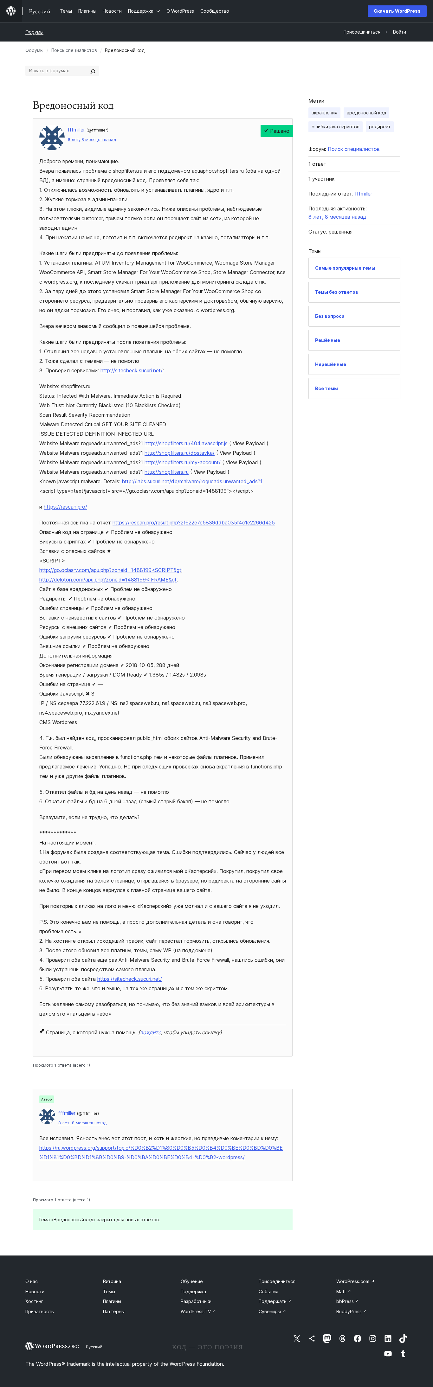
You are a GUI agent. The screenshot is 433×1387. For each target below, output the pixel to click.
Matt (343, 1291)
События (268, 1291)
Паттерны (114, 1311)
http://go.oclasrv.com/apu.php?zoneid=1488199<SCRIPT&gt (110, 570)
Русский (94, 1346)
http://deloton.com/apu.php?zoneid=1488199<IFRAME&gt (108, 579)
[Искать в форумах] (93, 71)
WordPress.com (355, 1281)
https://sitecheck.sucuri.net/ (129, 979)
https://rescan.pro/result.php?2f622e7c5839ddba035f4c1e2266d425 (194, 522)
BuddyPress (351, 1311)
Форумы (34, 32)
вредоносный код (366, 112)
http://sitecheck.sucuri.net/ (131, 370)
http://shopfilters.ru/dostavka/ (180, 453)
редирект (380, 126)
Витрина (112, 1281)
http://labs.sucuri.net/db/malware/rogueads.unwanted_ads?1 (192, 481)
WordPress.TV (198, 1311)
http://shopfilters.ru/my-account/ (183, 462)
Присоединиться (277, 1281)
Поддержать (275, 1301)
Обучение (192, 1281)
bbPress (347, 1301)
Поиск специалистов (74, 50)
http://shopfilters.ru (167, 472)
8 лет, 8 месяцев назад (92, 139)
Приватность (39, 1311)
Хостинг (34, 1301)
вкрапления (324, 112)
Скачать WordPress (397, 11)
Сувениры (272, 1311)
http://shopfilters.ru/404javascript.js (186, 443)
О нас (31, 1281)
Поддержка (193, 1291)
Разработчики (196, 1301)
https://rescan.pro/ (65, 507)
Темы (109, 1291)
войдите (150, 1032)
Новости (34, 1291)
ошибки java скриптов (335, 126)
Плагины (112, 1301)
